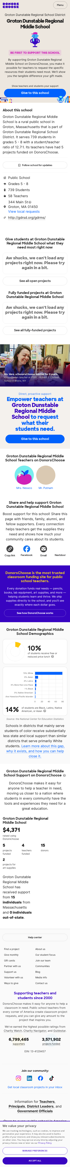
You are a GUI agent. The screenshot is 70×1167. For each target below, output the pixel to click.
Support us (10, 971)
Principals (17, 1106)
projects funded (51, 1041)
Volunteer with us (13, 977)
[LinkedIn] (29, 1078)
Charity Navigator (34, 1030)
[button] (10, 550)
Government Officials (35, 1111)
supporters (19, 1041)
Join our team (42, 960)
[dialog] (35, 1144)
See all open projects (35, 281)
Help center (35, 937)
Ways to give (11, 983)
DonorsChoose (11, 5)
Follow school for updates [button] (37, 165)
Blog (37, 971)
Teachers (47, 1102)
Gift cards (9, 960)
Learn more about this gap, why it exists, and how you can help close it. (35, 751)
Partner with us (12, 966)
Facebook (26, 555)
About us (40, 949)
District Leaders (40, 1106)
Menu (60, 5)
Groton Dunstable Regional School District (35, 15)
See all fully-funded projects (35, 330)
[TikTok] (51, 1078)
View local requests (24, 211)
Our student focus (45, 954)
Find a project (11, 949)
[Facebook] (40, 1078)
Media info (41, 977)
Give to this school (35, 93)
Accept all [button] (35, 1160)
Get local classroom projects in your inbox (35, 1087)
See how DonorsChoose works (35, 613)
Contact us (41, 983)
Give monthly (11, 954)
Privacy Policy (45, 1142)
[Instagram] (18, 1078)
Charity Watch (13, 1030)
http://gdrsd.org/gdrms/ (27, 218)
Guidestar (59, 1030)
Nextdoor (60, 555)
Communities (42, 966)
